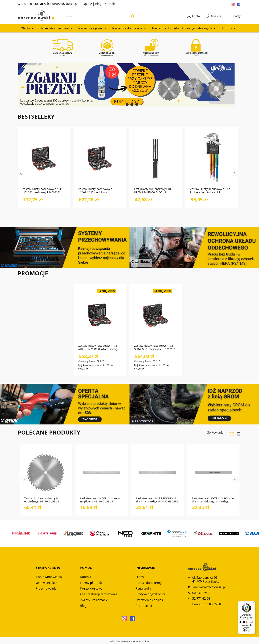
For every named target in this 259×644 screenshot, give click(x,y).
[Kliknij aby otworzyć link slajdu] (114, 85)
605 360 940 (29, 4)
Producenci (144, 606)
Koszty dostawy (91, 588)
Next (235, 173)
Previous (21, 173)
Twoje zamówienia (49, 577)
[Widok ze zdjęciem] (232, 434)
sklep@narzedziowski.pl (60, 4)
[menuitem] (27, 28)
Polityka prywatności (150, 594)
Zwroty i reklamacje (94, 600)
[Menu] (253, 603)
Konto (196, 16)
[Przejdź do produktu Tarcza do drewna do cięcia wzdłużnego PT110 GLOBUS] (45, 472)
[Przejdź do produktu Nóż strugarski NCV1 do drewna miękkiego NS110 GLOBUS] (101, 472)
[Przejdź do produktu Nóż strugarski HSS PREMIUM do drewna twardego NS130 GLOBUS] (157, 472)
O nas (140, 577)
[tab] (122, 104)
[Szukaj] (132, 16)
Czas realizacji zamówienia (98, 594)
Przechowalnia (46, 588)
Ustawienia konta (48, 583)
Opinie (87, 4)
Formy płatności (91, 583)
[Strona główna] (37, 16)
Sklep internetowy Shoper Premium (129, 641)
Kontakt (110, 4)
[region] (129, 85)
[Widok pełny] (238, 434)
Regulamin (143, 588)
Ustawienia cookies (149, 600)
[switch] (246, 629)
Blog (97, 4)
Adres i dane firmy (149, 583)
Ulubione (212, 16)
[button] (57, 486)
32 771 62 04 (201, 598)
